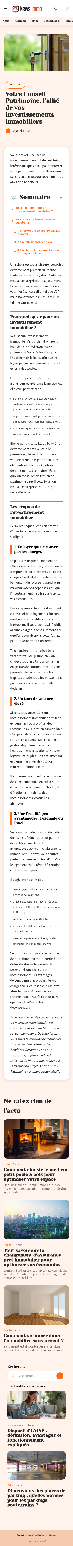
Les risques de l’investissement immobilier (36, 221)
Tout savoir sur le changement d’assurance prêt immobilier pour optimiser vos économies (32, 1257)
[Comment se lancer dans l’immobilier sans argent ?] (36, 1305)
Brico (7, 1164)
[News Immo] (27, 8)
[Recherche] (56, 8)
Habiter (15, 84)
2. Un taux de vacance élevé (35, 242)
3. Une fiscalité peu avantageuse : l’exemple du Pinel (39, 252)
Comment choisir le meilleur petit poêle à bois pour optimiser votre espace (36, 1174)
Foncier (8, 1330)
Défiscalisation (15, 1425)
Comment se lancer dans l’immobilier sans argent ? (34, 1338)
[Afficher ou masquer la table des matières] (56, 197)
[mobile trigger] (7, 8)
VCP (57, 291)
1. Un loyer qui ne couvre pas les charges (38, 232)
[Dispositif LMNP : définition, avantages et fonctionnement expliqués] (36, 1405)
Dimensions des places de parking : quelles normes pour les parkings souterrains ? (36, 1498)
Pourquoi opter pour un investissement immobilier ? (34, 209)
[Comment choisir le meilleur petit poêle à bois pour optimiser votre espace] (36, 1139)
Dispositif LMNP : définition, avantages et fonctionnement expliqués (34, 1438)
